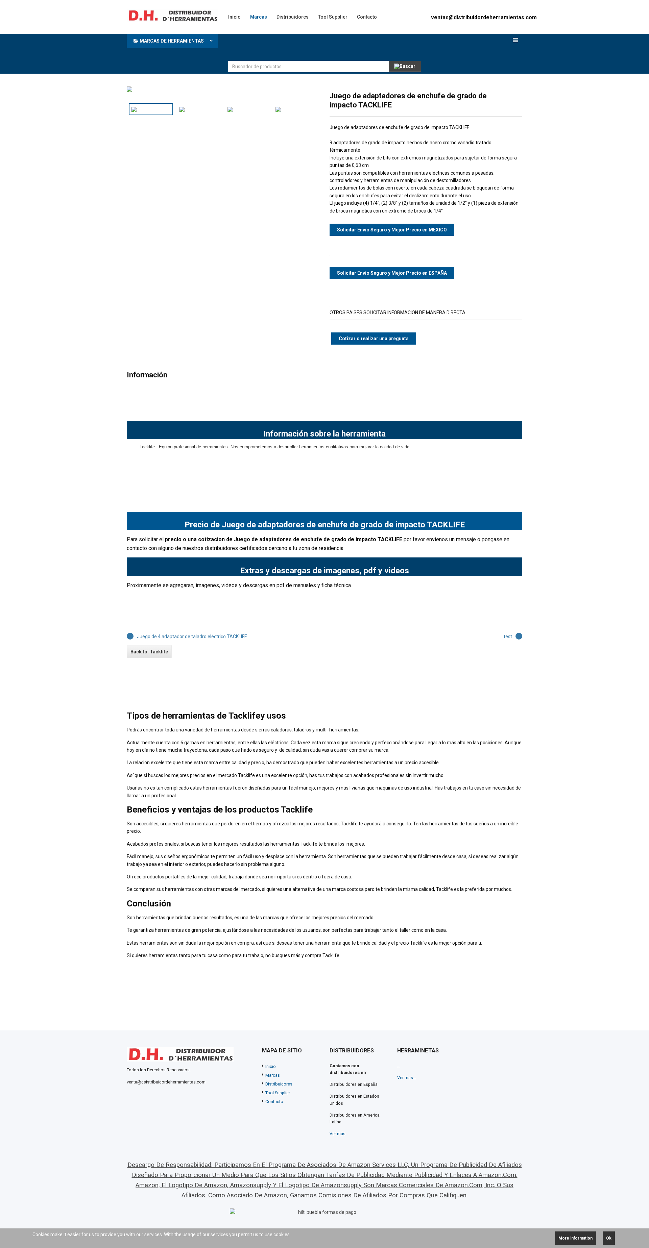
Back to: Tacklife (149, 651)
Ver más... (339, 1133)
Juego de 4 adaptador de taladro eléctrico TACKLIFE (192, 636)
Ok (608, 1238)
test (508, 636)
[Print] (507, 96)
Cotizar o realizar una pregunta (374, 338)
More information (575, 1238)
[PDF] (496, 96)
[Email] (518, 96)
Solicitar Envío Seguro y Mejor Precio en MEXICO (392, 229)
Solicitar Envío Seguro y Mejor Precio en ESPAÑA (392, 273)
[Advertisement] (351, 45)
